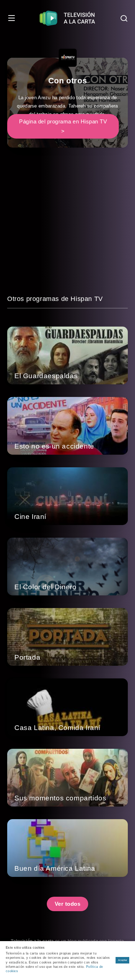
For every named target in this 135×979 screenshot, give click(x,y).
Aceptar (122, 960)
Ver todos (68, 904)
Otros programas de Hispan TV (55, 298)
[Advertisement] (67, 226)
